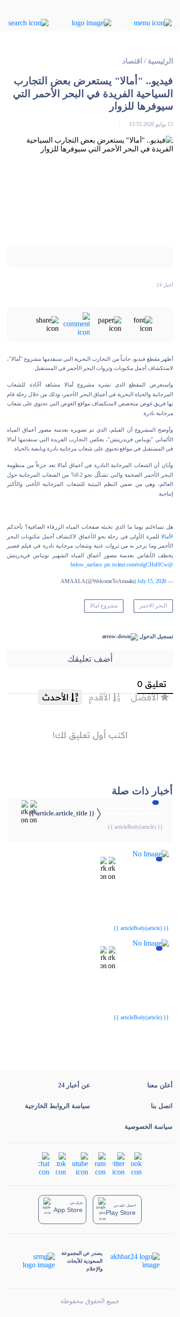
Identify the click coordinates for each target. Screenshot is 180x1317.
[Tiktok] (61, 1163)
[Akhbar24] (130, 1261)
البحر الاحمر (153, 605)
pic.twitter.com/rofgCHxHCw (136, 564)
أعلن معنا (160, 1085)
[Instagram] (100, 1163)
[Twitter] (118, 1163)
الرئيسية (160, 61)
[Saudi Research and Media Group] (38, 1261)
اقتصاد (132, 61)
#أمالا (167, 536)
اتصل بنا (162, 1106)
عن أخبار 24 (74, 1085)
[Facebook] (136, 1163)
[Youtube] (80, 1163)
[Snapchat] (43, 1163)
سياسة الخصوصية (149, 1126)
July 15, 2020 (151, 581)
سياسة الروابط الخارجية (57, 1106)
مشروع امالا (104, 605)
